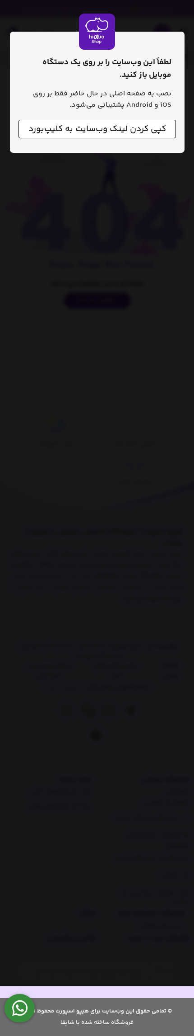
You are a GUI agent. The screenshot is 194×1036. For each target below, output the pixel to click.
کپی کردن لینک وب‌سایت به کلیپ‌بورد (97, 129)
